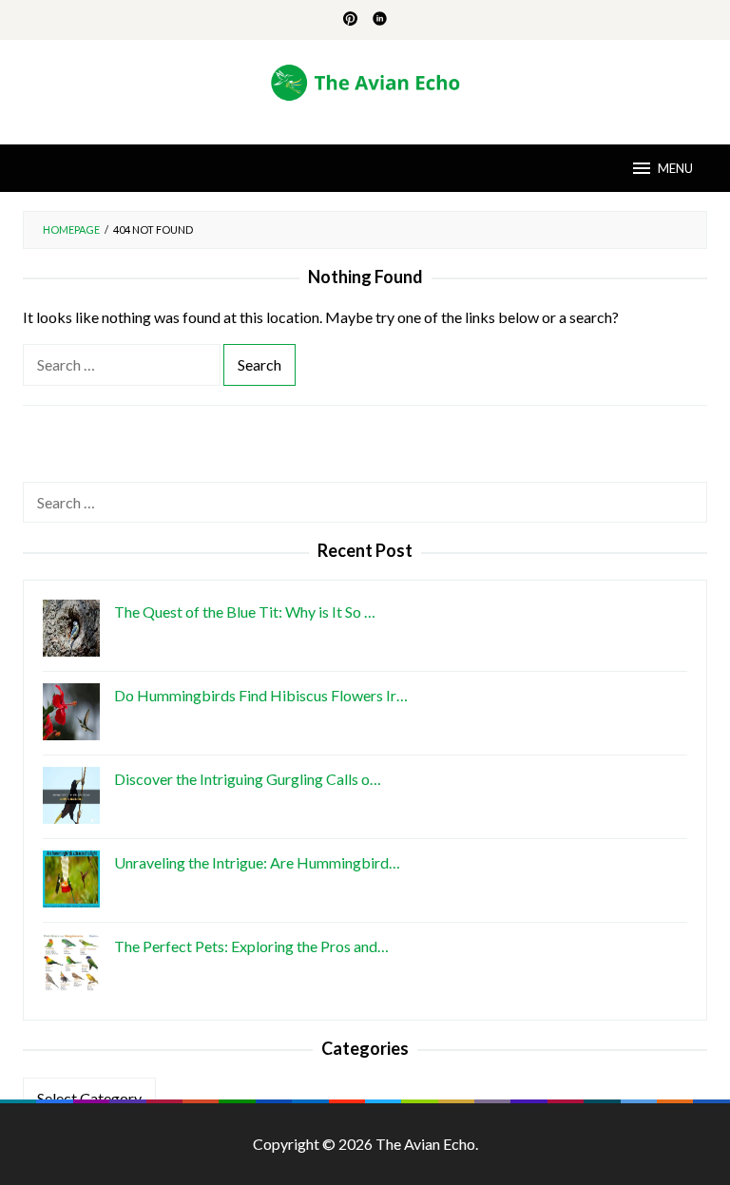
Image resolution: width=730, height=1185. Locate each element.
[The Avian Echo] (365, 80)
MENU (675, 168)
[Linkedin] (379, 20)
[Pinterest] (350, 20)
